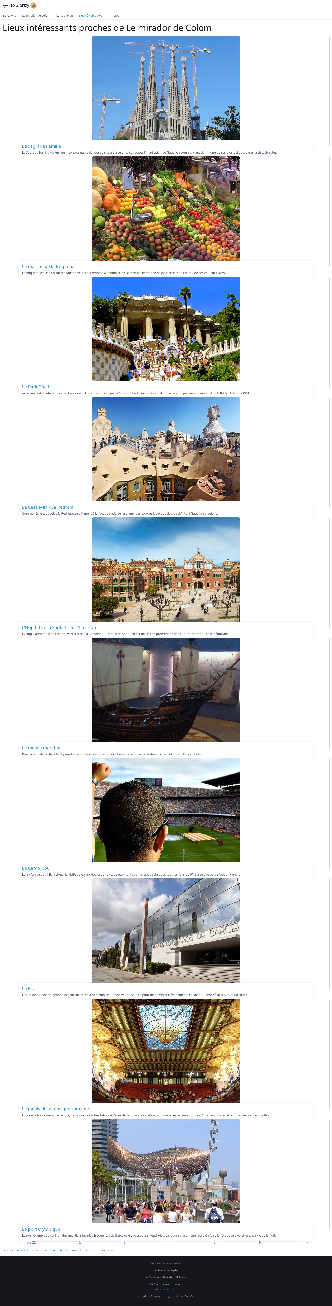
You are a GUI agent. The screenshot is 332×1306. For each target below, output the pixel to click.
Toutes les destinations (28, 1250)
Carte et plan (64, 15)
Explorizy (20, 5)
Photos (114, 15)
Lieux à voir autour (91, 15)
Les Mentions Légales (166, 1270)
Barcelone (9, 15)
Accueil (7, 1250)
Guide (63, 1250)
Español (171, 1289)
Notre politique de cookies (166, 1263)
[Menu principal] (5, 4)
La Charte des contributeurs (166, 1284)
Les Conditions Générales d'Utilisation (166, 1277)
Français (160, 1289)
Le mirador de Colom (36, 15)
